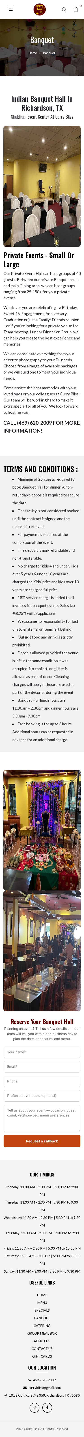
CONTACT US (42, 1349)
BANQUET (42, 1318)
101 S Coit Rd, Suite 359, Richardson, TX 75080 (44, 1395)
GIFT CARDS (42, 1356)
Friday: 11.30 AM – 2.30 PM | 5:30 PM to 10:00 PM (42, 1248)
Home (33, 53)
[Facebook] (47, 1408)
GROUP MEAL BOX (42, 1333)
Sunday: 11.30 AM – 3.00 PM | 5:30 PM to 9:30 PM (42, 1271)
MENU (42, 1303)
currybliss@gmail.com (44, 1388)
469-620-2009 (44, 1380)
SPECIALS (42, 1310)
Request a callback (42, 1141)
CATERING (42, 1326)
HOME (42, 1295)
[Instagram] (34, 1408)
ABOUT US (42, 1341)
